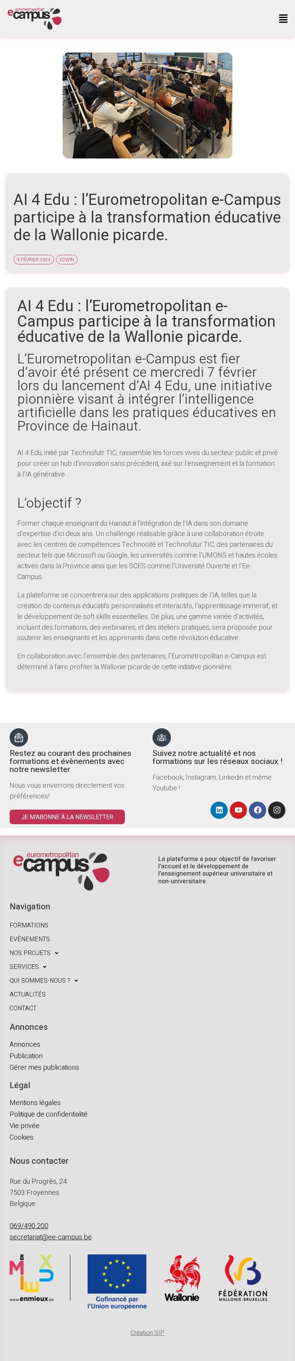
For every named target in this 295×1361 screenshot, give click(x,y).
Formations (29, 925)
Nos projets (30, 953)
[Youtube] (238, 810)
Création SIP (147, 1333)
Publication (26, 1056)
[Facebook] (257, 810)
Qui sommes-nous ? (40, 980)
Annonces (25, 1044)
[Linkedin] (219, 810)
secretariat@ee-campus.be (51, 1237)
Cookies (21, 1137)
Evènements (30, 939)
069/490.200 (29, 1226)
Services (24, 967)
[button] (283, 19)
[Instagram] (276, 810)
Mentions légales (35, 1103)
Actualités (28, 994)
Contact (23, 1008)
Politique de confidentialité (49, 1114)
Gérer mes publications (44, 1067)
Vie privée (25, 1126)
